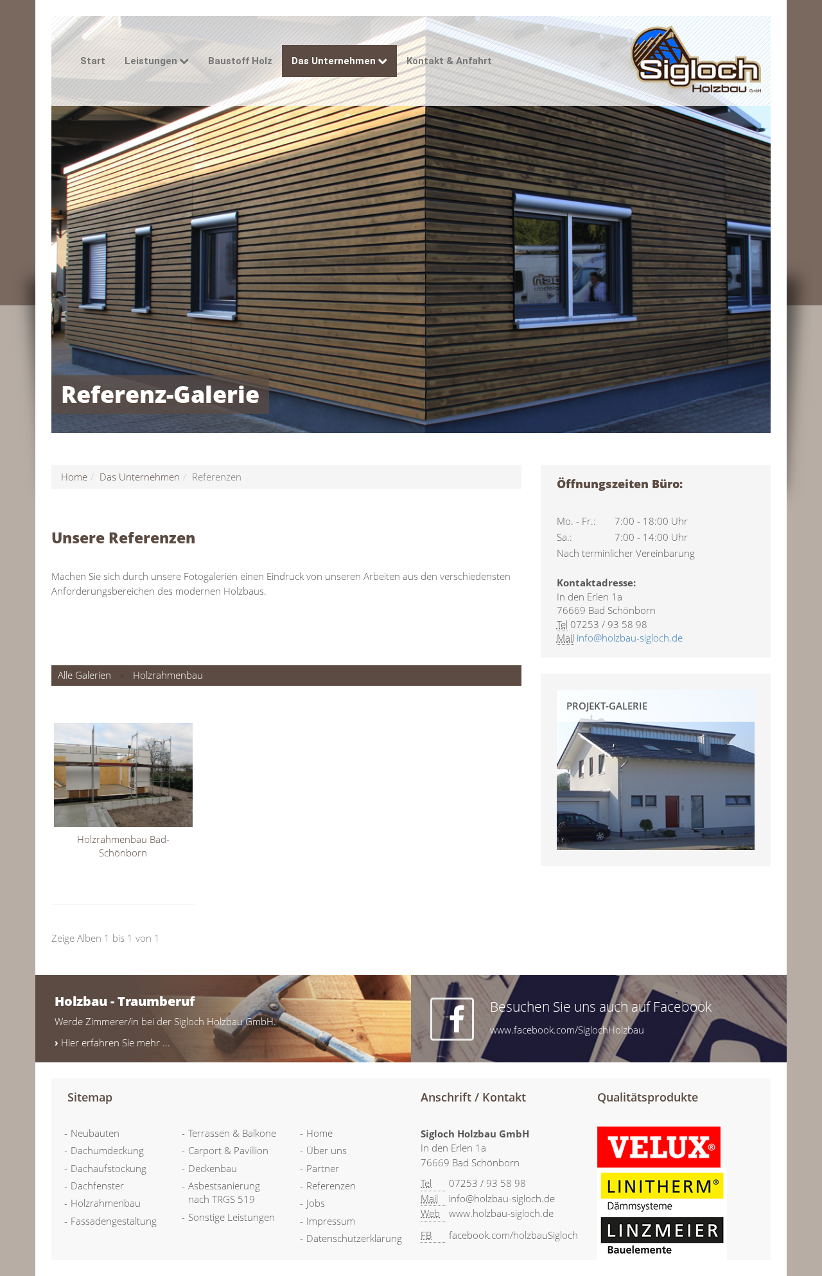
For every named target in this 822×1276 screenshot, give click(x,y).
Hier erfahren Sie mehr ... (112, 1042)
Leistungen (151, 61)
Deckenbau (151, 299)
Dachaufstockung (165, 115)
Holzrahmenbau (160, 184)
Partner (310, 138)
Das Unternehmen (334, 61)
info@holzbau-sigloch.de (630, 637)
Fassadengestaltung (171, 230)
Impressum (330, 1220)
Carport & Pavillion (165, 276)
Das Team (316, 115)
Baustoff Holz (240, 61)
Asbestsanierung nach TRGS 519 (196, 323)
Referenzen (319, 161)
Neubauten (150, 207)
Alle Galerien (86, 674)
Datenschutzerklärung (354, 1238)
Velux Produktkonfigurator (182, 161)
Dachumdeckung (163, 92)
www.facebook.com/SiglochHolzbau (567, 1029)
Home (74, 476)
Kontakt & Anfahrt (449, 61)
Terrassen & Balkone (170, 253)
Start (92, 61)
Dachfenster (154, 138)
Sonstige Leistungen (170, 346)
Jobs (305, 184)
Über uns (313, 92)
